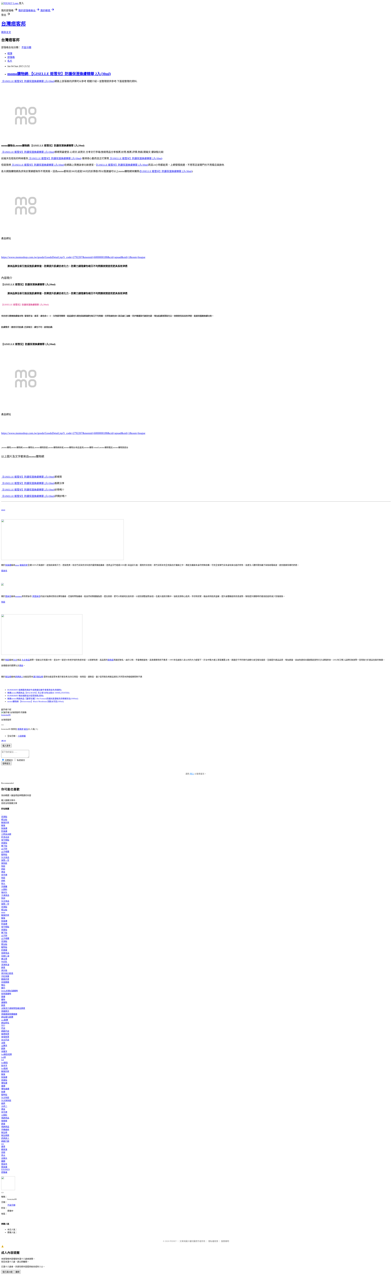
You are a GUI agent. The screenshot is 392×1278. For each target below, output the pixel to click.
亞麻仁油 (5, 956)
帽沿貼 (4, 819)
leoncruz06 (6, 715)
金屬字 (4, 1051)
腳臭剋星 (24, 565)
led (2, 1060)
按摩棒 (4, 1121)
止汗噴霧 (5, 851)
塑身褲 (4, 1167)
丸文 (15, 660)
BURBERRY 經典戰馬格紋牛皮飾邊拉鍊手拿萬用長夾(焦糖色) (34, 690)
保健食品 (5, 953)
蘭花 (3, 988)
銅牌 (3, 1048)
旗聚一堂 (5, 860)
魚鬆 (3, 602)
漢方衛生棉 (38, 677)
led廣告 (4, 1062)
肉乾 (3, 881)
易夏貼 (4, 843)
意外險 (4, 970)
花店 (3, 1028)
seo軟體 (4, 1020)
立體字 (4, 1045)
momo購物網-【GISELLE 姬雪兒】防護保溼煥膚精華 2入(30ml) (59, 74)
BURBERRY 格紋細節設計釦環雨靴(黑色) (25, 696)
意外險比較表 (7, 973)
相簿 (9, 53)
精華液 (4, 1149)
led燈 (3, 1057)
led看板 (4, 1068)
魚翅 (3, 898)
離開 (17, 1272)
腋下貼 (4, 846)
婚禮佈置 (5, 1034)
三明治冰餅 (6, 834)
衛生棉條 (5, 1135)
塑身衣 (4, 571)
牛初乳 (4, 962)
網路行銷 (5, 1141)
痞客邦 (20, 729)
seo (2, 1143)
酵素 (3, 967)
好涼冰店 (5, 837)
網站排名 (5, 1023)
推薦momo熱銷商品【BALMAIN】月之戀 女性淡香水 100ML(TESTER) (38, 693)
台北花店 (5, 1040)
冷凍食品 (5, 895)
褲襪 (3, 1086)
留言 (26, 729)
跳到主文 (6, 32)
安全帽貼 (5, 840)
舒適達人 (19, 677)
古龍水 (4, 1158)
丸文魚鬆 (5, 1097)
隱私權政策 (213, 1241)
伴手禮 (4, 875)
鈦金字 (4, 1065)
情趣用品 (5, 1118)
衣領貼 (4, 817)
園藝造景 (5, 979)
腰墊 (3, 999)
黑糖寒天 (5, 1011)
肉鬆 (3, 869)
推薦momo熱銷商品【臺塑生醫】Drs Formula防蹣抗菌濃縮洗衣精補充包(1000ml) (42, 698)
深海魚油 (5, 964)
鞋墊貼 (4, 854)
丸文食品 (26, 660)
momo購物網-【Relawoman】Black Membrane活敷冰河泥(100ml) (35, 701)
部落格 (11, 57)
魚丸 (3, 883)
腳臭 (3, 825)
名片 (9, 61)
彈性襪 (4, 1083)
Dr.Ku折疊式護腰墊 (9, 991)
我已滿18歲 (7, 1272)
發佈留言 (6, 763)
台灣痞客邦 (13, 23)
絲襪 (3, 1092)
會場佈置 (5, 1037)
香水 (3, 1155)
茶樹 (3, 1152)
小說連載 (22, 736)
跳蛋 (3, 1124)
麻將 (3, 1103)
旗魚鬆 (111, 660)
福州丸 (4, 892)
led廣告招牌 (6, 1054)
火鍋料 (4, 889)
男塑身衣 (36, 596)
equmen (18, 596)
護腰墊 (4, 1002)
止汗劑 (4, 849)
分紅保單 (5, 976)
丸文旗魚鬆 (6, 1100)
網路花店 (5, 1031)
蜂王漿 (4, 959)
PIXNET (173, 1241)
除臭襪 (8, 565)
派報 (3, 1043)
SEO (3, 1025)
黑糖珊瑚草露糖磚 (9, 1014)
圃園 (3, 1161)
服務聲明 (225, 1241)
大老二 (4, 1106)
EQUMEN (5, 1169)
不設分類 (26, 47)
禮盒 (21, 665)
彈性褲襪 (5, 1089)
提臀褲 (4, 1172)
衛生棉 (8, 677)
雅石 (3, 985)
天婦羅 (4, 886)
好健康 (4, 950)
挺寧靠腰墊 (6, 994)
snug (3, 510)
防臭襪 (4, 831)
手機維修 (5, 1129)
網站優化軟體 (7, 1017)
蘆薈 (3, 1146)
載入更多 (6, 746)
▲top (3, 740)
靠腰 (3, 996)
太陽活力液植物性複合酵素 (13, 1008)
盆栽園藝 (5, 982)
